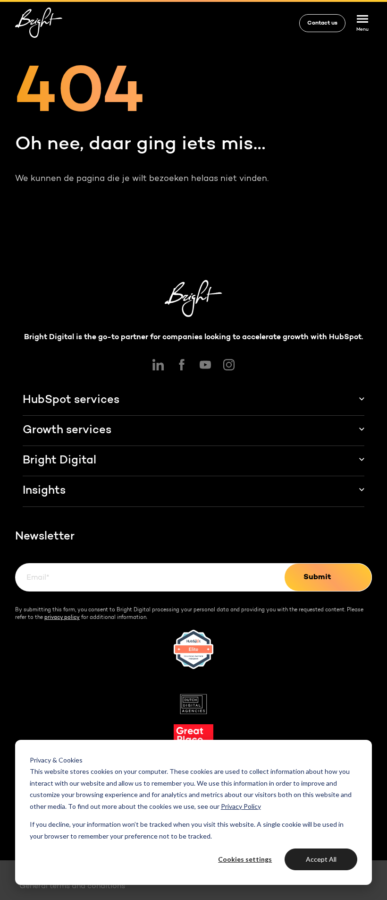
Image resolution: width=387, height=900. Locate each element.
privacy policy (62, 617)
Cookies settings (245, 859)
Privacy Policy (241, 806)
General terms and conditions (72, 886)
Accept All (321, 859)
